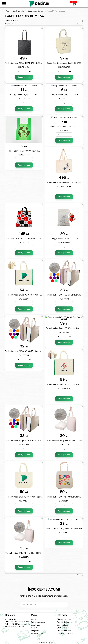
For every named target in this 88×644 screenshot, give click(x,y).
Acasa (8, 11)
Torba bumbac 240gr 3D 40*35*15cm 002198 (25, 440)
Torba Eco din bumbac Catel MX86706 (64, 63)
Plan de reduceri (64, 619)
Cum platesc (62, 625)
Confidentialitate (64, 630)
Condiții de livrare (64, 622)
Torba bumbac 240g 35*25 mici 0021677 (64, 528)
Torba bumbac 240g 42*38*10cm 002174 (24, 553)
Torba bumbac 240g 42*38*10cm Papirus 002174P (28, 497)
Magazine (35, 630)
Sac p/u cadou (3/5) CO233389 (64, 95)
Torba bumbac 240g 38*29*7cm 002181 (64, 440)
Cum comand (63, 628)
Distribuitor (36, 625)
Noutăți (34, 628)
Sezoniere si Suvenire (36, 11)
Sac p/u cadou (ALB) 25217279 (64, 239)
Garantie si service (65, 633)
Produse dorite (37, 633)
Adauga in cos (24, 77)
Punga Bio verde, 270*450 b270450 (24, 151)
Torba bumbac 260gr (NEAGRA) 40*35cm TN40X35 (28, 63)
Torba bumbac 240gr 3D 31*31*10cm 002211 (65, 295)
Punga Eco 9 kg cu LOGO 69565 (64, 126)
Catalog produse (19, 11)
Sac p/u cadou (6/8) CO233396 (24, 95)
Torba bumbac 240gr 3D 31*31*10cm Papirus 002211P (29, 295)
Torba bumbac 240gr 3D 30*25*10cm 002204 (25, 351)
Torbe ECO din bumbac (56, 11)
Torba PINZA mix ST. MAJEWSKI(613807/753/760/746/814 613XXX (35, 239)
